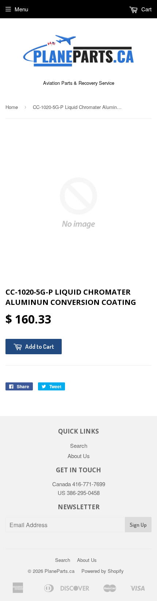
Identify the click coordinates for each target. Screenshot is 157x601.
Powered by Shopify (102, 570)
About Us (79, 456)
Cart (146, 9)
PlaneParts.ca (59, 570)
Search (78, 445)
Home (11, 106)
